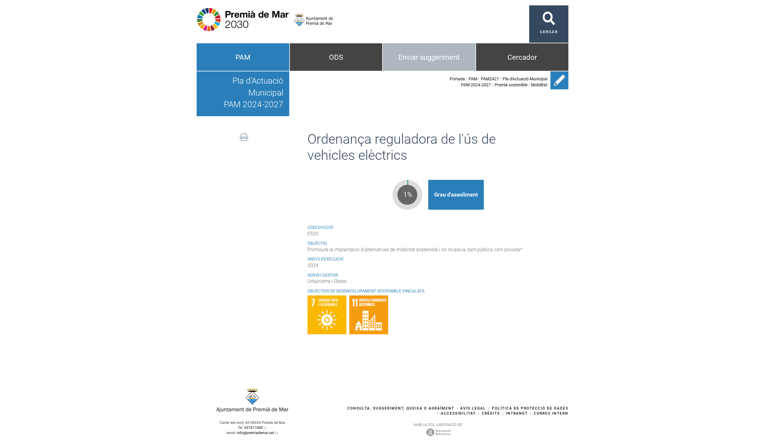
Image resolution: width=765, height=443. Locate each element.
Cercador (522, 57)
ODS (336, 57)
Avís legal (473, 408)
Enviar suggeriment (429, 57)
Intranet (517, 413)
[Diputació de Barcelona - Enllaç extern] (438, 432)
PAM (242, 57)
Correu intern (551, 413)
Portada (457, 78)
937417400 (253, 428)
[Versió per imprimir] (244, 136)
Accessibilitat (458, 413)
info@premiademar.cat (255, 433)
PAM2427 (490, 78)
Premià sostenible (511, 84)
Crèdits (491, 413)
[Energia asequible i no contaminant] (328, 315)
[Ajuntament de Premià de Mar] (311, 20)
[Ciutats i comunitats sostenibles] (370, 315)
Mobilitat (539, 84)
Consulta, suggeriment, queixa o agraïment (400, 408)
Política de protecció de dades (530, 408)
